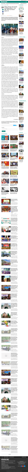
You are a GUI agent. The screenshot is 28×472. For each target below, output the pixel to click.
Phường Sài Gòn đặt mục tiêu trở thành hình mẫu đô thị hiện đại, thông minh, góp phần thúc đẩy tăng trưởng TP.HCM (14, 465)
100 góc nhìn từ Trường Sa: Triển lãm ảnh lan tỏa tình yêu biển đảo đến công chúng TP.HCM (21, 58)
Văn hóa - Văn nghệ (16, 213)
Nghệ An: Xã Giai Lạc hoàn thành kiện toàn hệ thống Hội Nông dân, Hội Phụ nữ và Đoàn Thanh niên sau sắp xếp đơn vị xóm (14, 456)
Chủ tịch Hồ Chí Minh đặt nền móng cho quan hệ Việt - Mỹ (13, 193)
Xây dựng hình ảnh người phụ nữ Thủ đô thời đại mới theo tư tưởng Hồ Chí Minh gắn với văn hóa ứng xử (21, 65)
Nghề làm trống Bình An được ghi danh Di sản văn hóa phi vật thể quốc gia (21, 129)
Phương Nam (16, 222)
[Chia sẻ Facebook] (3, 11)
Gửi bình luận (3, 131)
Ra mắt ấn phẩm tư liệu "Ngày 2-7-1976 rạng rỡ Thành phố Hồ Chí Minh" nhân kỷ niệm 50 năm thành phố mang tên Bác (21, 121)
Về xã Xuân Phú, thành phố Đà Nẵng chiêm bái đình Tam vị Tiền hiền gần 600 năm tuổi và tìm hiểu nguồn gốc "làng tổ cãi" (14, 330)
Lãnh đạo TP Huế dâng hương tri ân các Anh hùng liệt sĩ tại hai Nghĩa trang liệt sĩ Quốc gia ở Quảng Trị (14, 322)
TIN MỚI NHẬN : (4, 3)
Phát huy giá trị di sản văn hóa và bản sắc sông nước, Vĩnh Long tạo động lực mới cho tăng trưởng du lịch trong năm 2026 (14, 261)
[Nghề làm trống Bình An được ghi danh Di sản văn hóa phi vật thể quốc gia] (21, 125)
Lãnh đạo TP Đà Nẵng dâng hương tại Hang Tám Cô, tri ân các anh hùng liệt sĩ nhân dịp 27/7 (14, 346)
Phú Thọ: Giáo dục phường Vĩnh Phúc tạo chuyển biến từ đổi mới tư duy (14, 200)
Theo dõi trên (8, 15)
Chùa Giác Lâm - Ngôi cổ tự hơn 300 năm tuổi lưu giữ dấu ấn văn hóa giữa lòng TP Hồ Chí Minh (21, 114)
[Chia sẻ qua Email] (3, 14)
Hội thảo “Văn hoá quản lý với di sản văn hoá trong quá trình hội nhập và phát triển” (14, 159)
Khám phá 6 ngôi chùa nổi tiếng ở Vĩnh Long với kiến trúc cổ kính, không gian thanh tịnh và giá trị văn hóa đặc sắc (14, 314)
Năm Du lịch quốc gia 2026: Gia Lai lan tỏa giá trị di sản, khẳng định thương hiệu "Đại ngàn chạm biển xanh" (14, 269)
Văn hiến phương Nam (23, 100)
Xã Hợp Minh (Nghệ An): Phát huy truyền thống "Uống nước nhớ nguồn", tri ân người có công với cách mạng (14, 237)
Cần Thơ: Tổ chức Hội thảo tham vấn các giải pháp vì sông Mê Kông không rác (5, 159)
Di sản (15, 316)
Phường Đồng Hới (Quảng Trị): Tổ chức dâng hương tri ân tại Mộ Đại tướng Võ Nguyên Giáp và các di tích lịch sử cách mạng (14, 253)
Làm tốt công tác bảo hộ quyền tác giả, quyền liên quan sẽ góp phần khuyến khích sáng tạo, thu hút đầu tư (14, 142)
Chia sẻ (14, 125)
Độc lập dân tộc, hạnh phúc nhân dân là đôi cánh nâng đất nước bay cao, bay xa (5, 193)
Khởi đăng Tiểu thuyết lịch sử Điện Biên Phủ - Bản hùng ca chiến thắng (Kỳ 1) (13, 185)
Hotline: (24, 0)
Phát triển (16, 289)
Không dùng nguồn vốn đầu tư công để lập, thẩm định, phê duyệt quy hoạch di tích (13, 150)
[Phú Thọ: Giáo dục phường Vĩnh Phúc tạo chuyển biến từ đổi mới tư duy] (6, 202)
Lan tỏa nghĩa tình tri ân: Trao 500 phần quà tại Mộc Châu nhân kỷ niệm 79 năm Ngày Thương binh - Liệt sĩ (14, 244)
